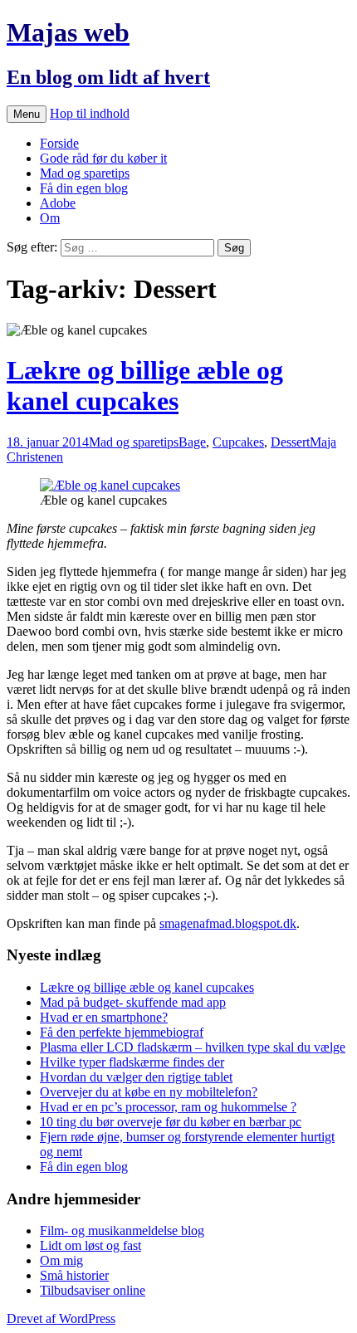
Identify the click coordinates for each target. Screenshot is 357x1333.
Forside (59, 143)
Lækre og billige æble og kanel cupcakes (145, 385)
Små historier (74, 1275)
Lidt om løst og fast (90, 1245)
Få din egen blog (84, 188)
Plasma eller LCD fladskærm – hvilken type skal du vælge (192, 1047)
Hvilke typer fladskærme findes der (132, 1062)
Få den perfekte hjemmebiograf (121, 1032)
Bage (192, 442)
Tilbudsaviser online (92, 1290)
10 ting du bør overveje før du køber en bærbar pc (170, 1122)
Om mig (61, 1260)
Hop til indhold (90, 113)
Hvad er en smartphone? (104, 1017)
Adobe (58, 203)
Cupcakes (238, 442)
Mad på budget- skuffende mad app (133, 1002)
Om (50, 218)
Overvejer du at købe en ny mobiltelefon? (148, 1092)
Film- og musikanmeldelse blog (122, 1230)
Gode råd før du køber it (103, 158)
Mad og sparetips (85, 173)
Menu (26, 114)
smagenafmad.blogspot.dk (227, 923)
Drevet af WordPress (61, 1318)
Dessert (290, 442)
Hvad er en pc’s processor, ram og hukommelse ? (168, 1107)
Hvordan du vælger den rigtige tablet (136, 1077)
